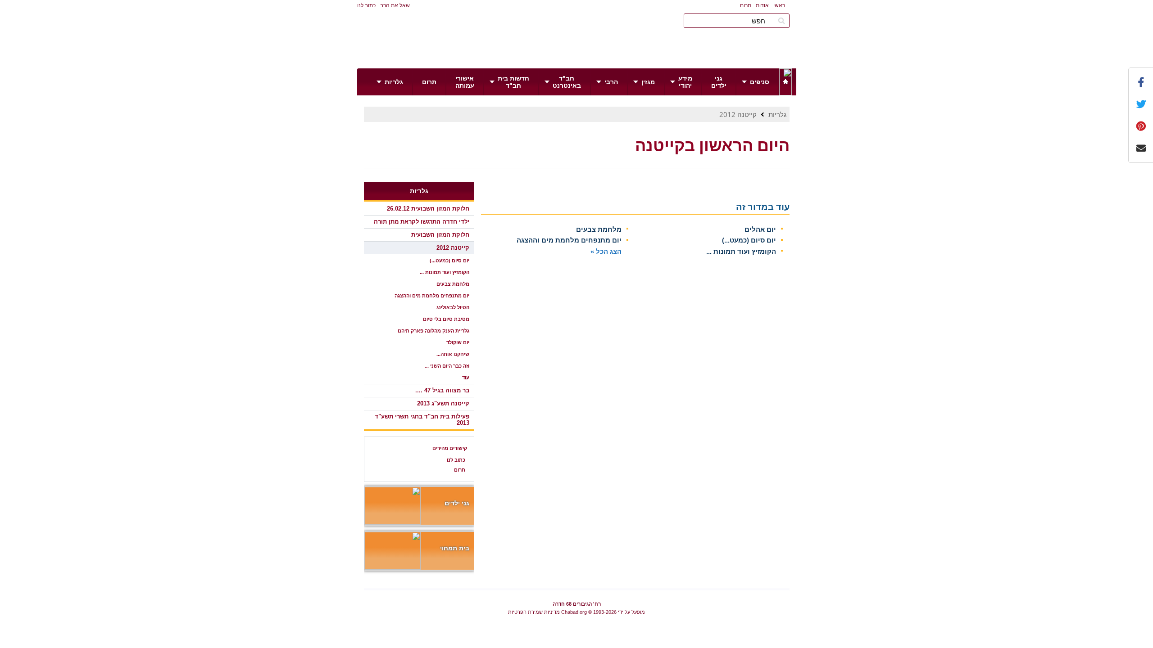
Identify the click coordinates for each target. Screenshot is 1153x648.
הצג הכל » (606, 251)
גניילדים (718, 82)
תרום (745, 5)
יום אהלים (760, 229)
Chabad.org (574, 612)
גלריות (394, 82)
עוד (465, 377)
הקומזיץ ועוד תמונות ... (741, 251)
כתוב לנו (366, 5)
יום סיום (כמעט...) (749, 240)
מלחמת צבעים (599, 229)
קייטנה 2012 (738, 114)
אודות (762, 5)
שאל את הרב (395, 5)
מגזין (648, 82)
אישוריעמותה (464, 82)
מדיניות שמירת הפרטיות (534, 612)
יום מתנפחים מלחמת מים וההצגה (569, 240)
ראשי (779, 5)
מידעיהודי (685, 82)
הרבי (611, 82)
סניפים (759, 82)
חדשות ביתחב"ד (513, 82)
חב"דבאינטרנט (567, 82)
